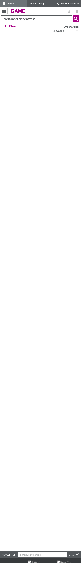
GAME (18, 11)
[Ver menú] (4, 11)
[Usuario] (69, 11)
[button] (76, 18)
